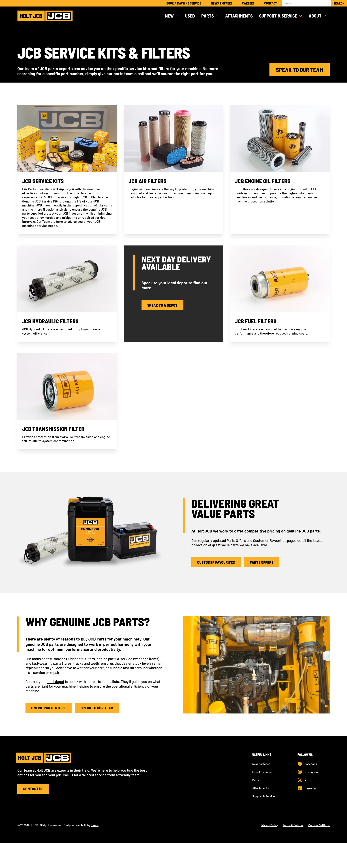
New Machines (261, 764)
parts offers (261, 562)
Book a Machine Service (183, 3)
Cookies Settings (319, 825)
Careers (248, 3)
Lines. (94, 825)
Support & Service (263, 796)
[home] (45, 15)
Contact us (33, 788)
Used (190, 15)
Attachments (239, 15)
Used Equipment (262, 772)
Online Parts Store (48, 707)
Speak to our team (299, 69)
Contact (270, 3)
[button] (172, 15)
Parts (255, 780)
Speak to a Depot (162, 305)
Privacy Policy (269, 825)
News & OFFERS (221, 3)
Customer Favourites (216, 562)
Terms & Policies (293, 825)
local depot (55, 681)
